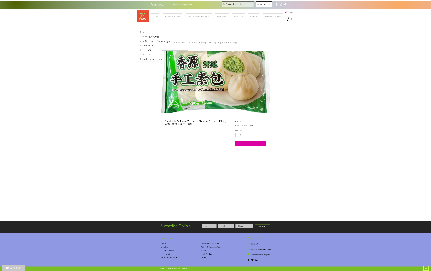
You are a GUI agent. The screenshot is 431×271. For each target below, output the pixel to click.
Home (167, 42)
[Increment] (243, 135)
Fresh (203, 254)
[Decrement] (237, 135)
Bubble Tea (145, 54)
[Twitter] (252, 260)
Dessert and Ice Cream (151, 59)
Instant (203, 250)
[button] (156, 16)
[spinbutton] (240, 135)
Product (209, 254)
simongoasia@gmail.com (182, 4)
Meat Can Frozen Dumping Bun (151, 41)
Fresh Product (146, 45)
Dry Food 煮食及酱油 (149, 36)
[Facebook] (248, 260)
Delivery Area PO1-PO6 (244, 125)
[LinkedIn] (256, 260)
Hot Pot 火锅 (145, 50)
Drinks (142, 32)
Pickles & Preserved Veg (210, 247)
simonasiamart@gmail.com (261, 249)
